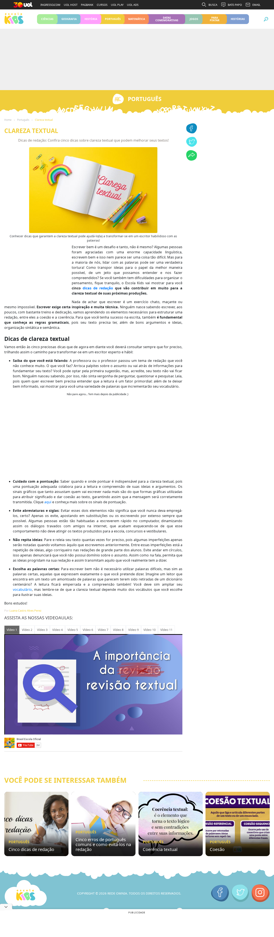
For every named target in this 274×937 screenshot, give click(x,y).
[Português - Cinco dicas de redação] (36, 824)
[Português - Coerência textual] (170, 824)
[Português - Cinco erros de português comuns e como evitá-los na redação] (103, 824)
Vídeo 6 (88, 630)
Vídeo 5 (72, 630)
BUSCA (212, 5)
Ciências (47, 19)
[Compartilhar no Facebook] (191, 132)
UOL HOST (70, 5)
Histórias (238, 19)
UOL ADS (132, 5)
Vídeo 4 (57, 630)
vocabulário (22, 589)
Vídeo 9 (133, 630)
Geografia (69, 19)
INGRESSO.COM (50, 5)
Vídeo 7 (103, 630)
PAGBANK (87, 5)
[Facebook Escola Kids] (220, 893)
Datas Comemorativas (166, 19)
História (91, 19)
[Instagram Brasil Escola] (261, 893)
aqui (47, 502)
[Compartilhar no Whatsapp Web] (191, 159)
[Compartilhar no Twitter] (191, 145)
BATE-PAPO (235, 5)
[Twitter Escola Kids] (240, 893)
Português (112, 19)
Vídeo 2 (27, 630)
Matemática (137, 19)
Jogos (193, 19)
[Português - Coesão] (238, 824)
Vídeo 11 (166, 630)
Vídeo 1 (12, 630)
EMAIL (256, 5)
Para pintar (214, 19)
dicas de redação (98, 288)
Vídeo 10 (149, 630)
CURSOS (102, 5)
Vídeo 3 (42, 630)
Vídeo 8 (118, 630)
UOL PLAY (117, 5)
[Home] (25, 893)
